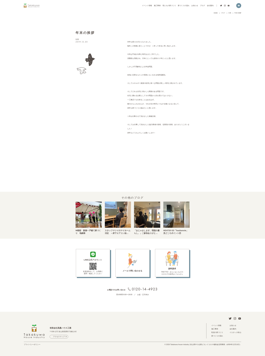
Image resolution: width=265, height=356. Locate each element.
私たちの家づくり (169, 5)
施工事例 (157, 5)
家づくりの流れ (183, 5)
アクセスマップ (59, 336)
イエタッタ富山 (235, 332)
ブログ (202, 5)
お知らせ (194, 5)
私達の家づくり (217, 332)
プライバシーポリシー (32, 344)
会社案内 (210, 5)
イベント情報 (147, 5)
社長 (77, 39)
